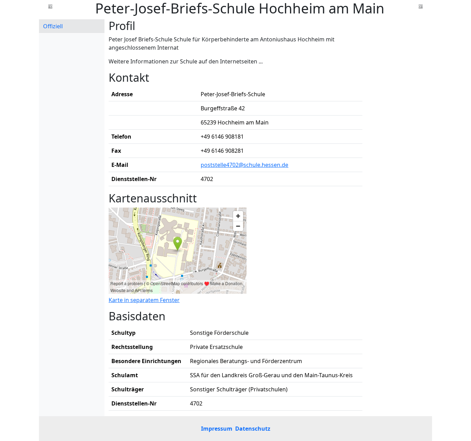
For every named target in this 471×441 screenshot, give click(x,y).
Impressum (216, 428)
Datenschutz (252, 428)
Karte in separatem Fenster (144, 300)
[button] (50, 6)
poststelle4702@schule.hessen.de (244, 165)
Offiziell (53, 26)
